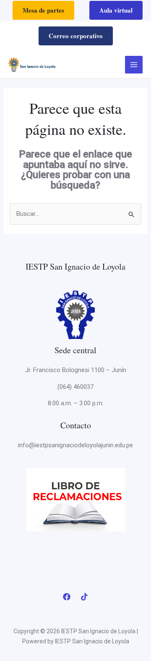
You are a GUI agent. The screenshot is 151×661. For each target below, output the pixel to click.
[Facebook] (66, 597)
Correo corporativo (76, 35)
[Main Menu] (134, 65)
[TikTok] (84, 597)
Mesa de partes (43, 10)
